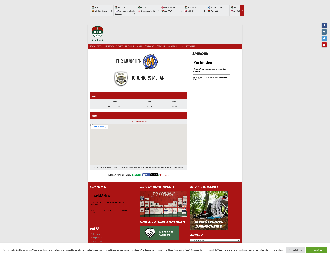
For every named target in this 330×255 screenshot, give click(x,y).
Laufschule (129, 46)
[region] (165, 249)
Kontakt (96, 234)
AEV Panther (190, 46)
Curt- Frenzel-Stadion (138, 121)
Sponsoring (149, 46)
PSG (182, 46)
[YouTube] (324, 44)
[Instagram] (324, 32)
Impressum (97, 237)
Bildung (139, 46)
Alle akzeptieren (316, 250)
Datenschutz (98, 241)
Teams (92, 46)
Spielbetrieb (109, 46)
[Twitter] (324, 38)
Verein (99, 46)
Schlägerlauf (173, 46)
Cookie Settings (295, 250)
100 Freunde (160, 46)
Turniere (119, 46)
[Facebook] (324, 25)
